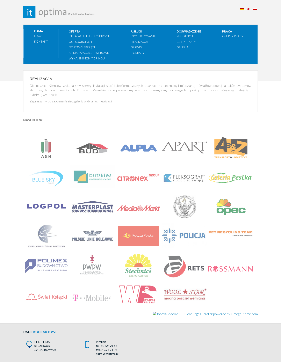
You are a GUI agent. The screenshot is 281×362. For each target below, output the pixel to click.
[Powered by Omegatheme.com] (205, 314)
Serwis (136, 47)
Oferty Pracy (232, 36)
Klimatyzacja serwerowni (89, 53)
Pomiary (137, 53)
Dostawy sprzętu (82, 47)
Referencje (185, 36)
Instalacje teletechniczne (89, 36)
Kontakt (41, 41)
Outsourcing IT (81, 41)
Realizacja (139, 41)
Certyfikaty (186, 41)
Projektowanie (143, 36)
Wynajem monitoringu (87, 58)
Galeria (182, 47)
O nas (38, 36)
